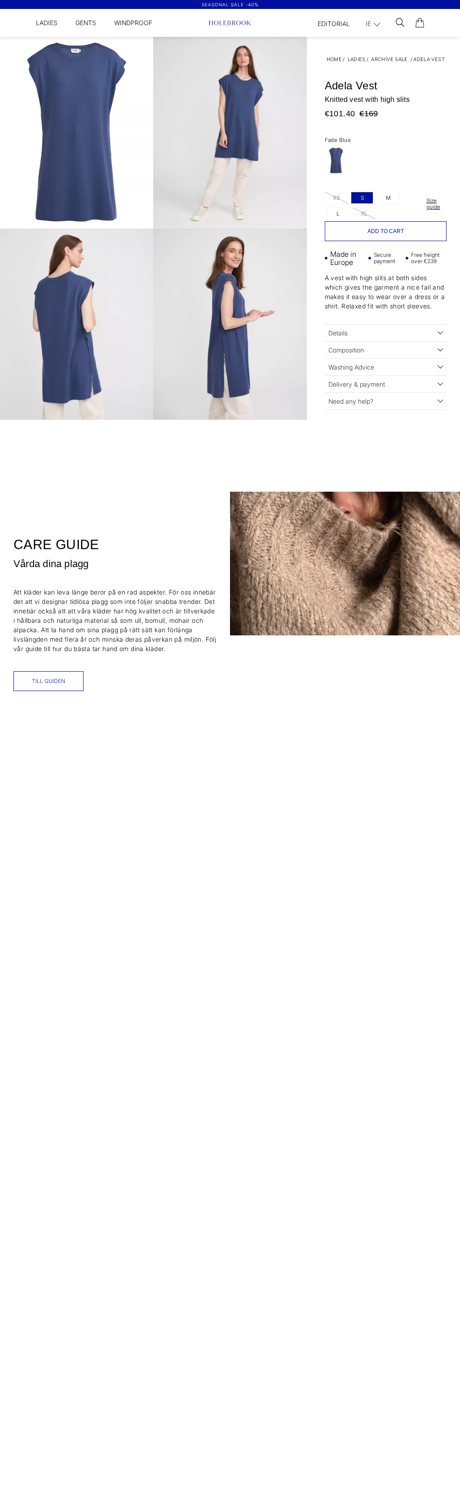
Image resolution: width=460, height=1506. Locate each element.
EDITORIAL (334, 23)
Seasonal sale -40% (230, 4)
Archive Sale (389, 59)
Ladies (47, 22)
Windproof (133, 22)
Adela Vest (429, 59)
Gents (85, 22)
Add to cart (385, 231)
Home (334, 59)
